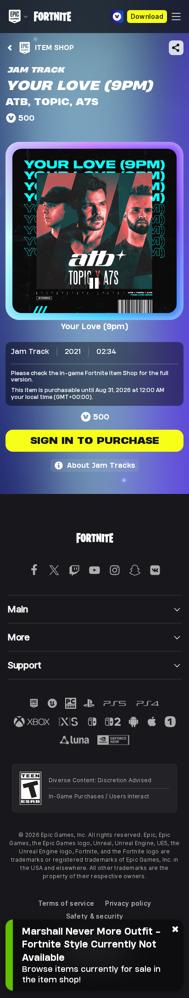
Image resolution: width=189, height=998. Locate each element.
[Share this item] (176, 47)
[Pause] (94, 283)
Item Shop (54, 47)
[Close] (175, 928)
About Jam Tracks (101, 465)
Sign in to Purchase (94, 440)
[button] (94, 231)
